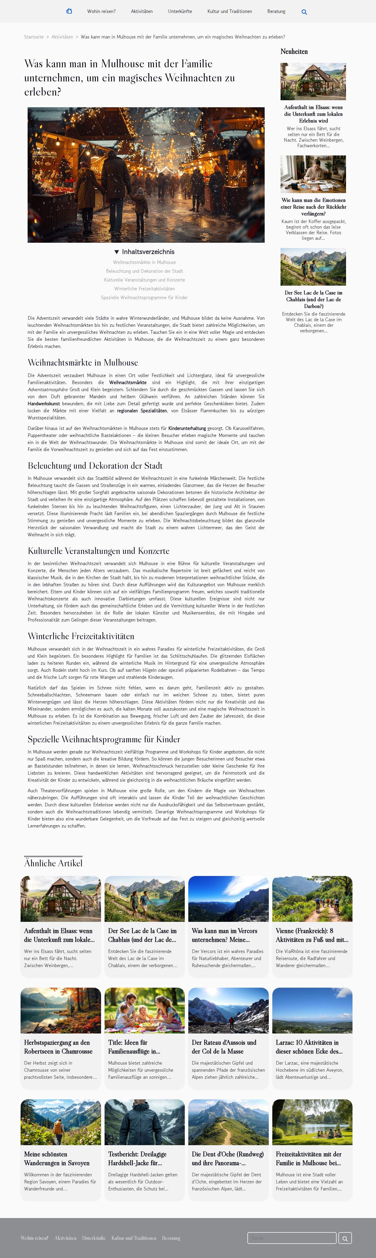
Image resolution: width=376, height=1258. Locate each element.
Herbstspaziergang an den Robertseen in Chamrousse (58, 1046)
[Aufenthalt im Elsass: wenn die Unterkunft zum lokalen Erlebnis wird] (313, 81)
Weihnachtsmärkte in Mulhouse (144, 262)
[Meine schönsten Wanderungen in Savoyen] (61, 1121)
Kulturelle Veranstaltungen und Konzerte (144, 279)
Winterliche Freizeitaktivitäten (144, 288)
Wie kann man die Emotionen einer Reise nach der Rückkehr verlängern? (313, 206)
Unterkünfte (180, 11)
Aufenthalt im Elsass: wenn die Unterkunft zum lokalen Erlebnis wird (313, 113)
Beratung (276, 11)
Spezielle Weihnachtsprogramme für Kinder (144, 297)
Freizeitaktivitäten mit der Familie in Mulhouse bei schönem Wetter (309, 1163)
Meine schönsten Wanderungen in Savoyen (57, 1158)
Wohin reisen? (101, 11)
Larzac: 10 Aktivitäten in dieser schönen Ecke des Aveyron (307, 1051)
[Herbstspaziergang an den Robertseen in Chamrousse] (61, 1009)
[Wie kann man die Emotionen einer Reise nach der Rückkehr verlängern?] (313, 174)
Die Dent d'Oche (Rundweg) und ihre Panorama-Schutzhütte (228, 1163)
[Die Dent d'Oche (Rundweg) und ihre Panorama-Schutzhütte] (228, 1121)
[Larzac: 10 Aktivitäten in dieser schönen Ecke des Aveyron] (312, 1009)
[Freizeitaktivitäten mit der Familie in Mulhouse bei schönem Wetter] (312, 1121)
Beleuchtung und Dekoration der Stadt (144, 270)
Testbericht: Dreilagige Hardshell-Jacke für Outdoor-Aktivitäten (137, 1163)
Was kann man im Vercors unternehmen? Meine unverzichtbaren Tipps (224, 939)
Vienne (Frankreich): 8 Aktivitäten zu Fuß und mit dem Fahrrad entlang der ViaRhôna (310, 944)
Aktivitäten (142, 11)
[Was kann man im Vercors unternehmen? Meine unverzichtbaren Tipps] (228, 898)
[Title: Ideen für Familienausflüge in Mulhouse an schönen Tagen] (145, 1009)
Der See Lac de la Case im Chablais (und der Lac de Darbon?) (314, 299)
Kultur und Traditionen (229, 11)
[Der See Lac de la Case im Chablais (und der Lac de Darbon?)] (313, 266)
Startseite (34, 36)
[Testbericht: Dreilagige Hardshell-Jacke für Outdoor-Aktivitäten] (145, 1121)
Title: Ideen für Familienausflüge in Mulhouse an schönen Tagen (144, 1051)
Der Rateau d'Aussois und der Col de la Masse (224, 1046)
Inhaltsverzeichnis (148, 251)
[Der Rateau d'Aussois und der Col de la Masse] (228, 1009)
